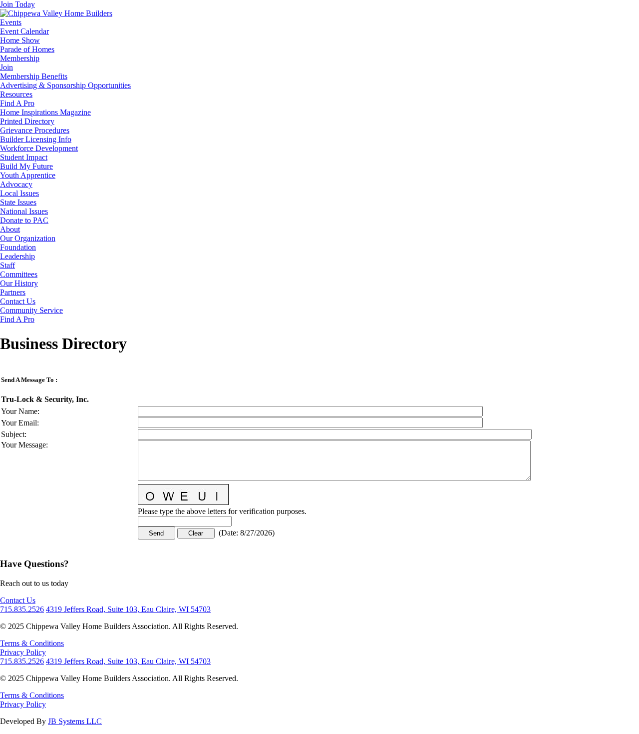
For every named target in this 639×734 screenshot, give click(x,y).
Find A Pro (17, 103)
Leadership (17, 256)
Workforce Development (39, 148)
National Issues (24, 211)
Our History (19, 283)
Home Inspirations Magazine (45, 112)
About (10, 229)
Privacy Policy (23, 652)
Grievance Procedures (34, 130)
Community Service (31, 310)
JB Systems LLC (75, 721)
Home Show (20, 40)
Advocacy (16, 184)
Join (6, 67)
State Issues (18, 202)
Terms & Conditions (32, 643)
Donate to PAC (24, 220)
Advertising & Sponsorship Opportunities (65, 85)
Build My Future (26, 166)
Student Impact (23, 157)
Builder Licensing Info (35, 139)
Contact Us (17, 301)
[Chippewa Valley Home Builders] (56, 13)
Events (10, 22)
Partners (12, 292)
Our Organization (27, 238)
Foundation (18, 247)
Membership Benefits (33, 76)
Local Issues (19, 193)
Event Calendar (24, 31)
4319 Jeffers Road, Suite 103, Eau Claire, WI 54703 (128, 609)
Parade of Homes (27, 49)
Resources (16, 94)
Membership (19, 58)
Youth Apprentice (27, 175)
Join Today (17, 4)
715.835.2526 (22, 609)
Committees (18, 274)
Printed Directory (27, 121)
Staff (7, 265)
